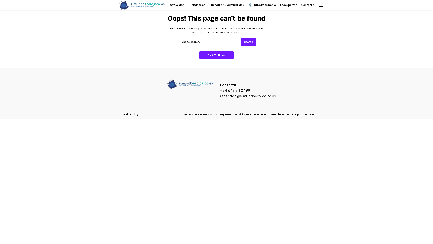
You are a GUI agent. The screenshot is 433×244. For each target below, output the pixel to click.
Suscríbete (277, 114)
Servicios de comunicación (250, 114)
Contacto (309, 114)
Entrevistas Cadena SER (198, 114)
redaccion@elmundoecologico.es (248, 96)
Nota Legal (293, 114)
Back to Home (216, 55)
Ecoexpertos (223, 114)
